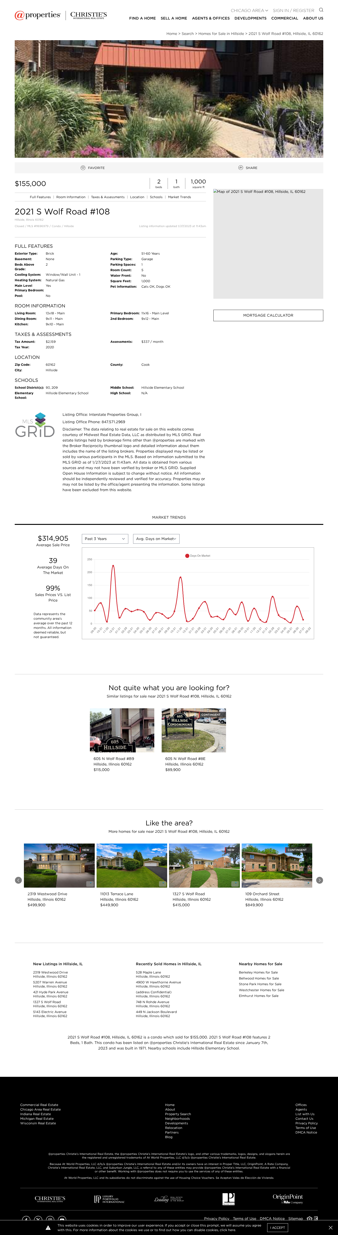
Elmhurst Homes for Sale (258, 996)
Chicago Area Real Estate (40, 1109)
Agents (301, 1109)
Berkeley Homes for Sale (258, 972)
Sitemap (295, 1218)
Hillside (69, 226)
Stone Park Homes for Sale (260, 984)
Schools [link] (156, 197)
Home (170, 1105)
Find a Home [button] (142, 18)
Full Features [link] (41, 197)
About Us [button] (313, 18)
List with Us (305, 1114)
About (170, 1109)
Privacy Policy (306, 1123)
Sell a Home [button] (174, 18)
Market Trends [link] (179, 197)
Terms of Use (305, 1128)
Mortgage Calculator (268, 315)
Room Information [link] (71, 197)
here (231, 1230)
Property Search (178, 1114)
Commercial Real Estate (39, 1105)
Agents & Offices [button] (211, 18)
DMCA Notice (306, 1132)
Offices (301, 1105)
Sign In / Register (293, 10)
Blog (168, 1137)
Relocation (173, 1128)
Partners (172, 1132)
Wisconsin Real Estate (38, 1123)
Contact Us (304, 1118)
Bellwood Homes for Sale (259, 978)
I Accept (277, 1227)
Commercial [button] (284, 18)
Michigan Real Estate (37, 1118)
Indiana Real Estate (35, 1114)
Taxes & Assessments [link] (108, 197)
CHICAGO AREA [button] (247, 10)
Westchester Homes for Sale (261, 990)
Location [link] (137, 197)
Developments (250, 18)
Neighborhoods (177, 1118)
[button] (268, 244)
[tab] (169, 518)
